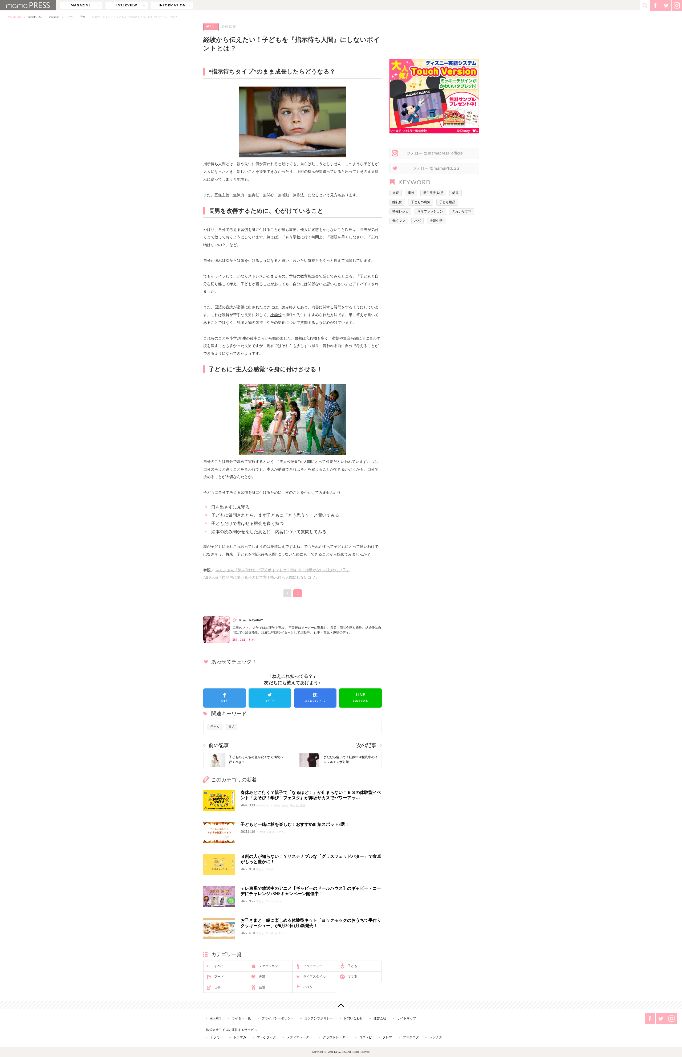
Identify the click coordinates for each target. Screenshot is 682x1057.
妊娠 (395, 193)
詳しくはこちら (244, 640)
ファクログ (411, 1037)
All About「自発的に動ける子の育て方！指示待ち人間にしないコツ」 (261, 577)
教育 (304, 276)
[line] (360, 698)
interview (126, 5)
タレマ (387, 1037)
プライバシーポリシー (278, 1018)
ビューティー (312, 966)
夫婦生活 (436, 221)
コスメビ (365, 1037)
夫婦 (262, 976)
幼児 (455, 193)
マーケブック (266, 1037)
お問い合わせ (353, 1018)
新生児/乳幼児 (433, 193)
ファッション (268, 966)
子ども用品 (447, 202)
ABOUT (215, 1018)
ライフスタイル (314, 976)
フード (219, 976)
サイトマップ (406, 1018)
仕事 (217, 987)
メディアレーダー (299, 1037)
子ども (70, 16)
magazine (81, 5)
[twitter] (270, 698)
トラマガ (239, 1037)
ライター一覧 (241, 1018)
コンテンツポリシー (318, 1018)
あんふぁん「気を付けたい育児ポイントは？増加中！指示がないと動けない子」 (283, 570)
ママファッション (430, 211)
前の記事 (219, 745)
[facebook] (224, 698)
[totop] (341, 1005)
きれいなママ (461, 211)
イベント (309, 987)
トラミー (216, 1037)
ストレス (255, 276)
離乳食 (397, 202)
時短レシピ (400, 211)
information (172, 5)
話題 (262, 987)
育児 (83, 16)
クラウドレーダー (335, 1037)
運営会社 (380, 1018)
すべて (219, 966)
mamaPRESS (35, 16)
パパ (417, 221)
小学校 (276, 315)
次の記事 (366, 745)
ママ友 (352, 976)
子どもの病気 (420, 202)
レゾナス (435, 1037)
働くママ (398, 221)
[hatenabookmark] (315, 698)
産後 (411, 193)
